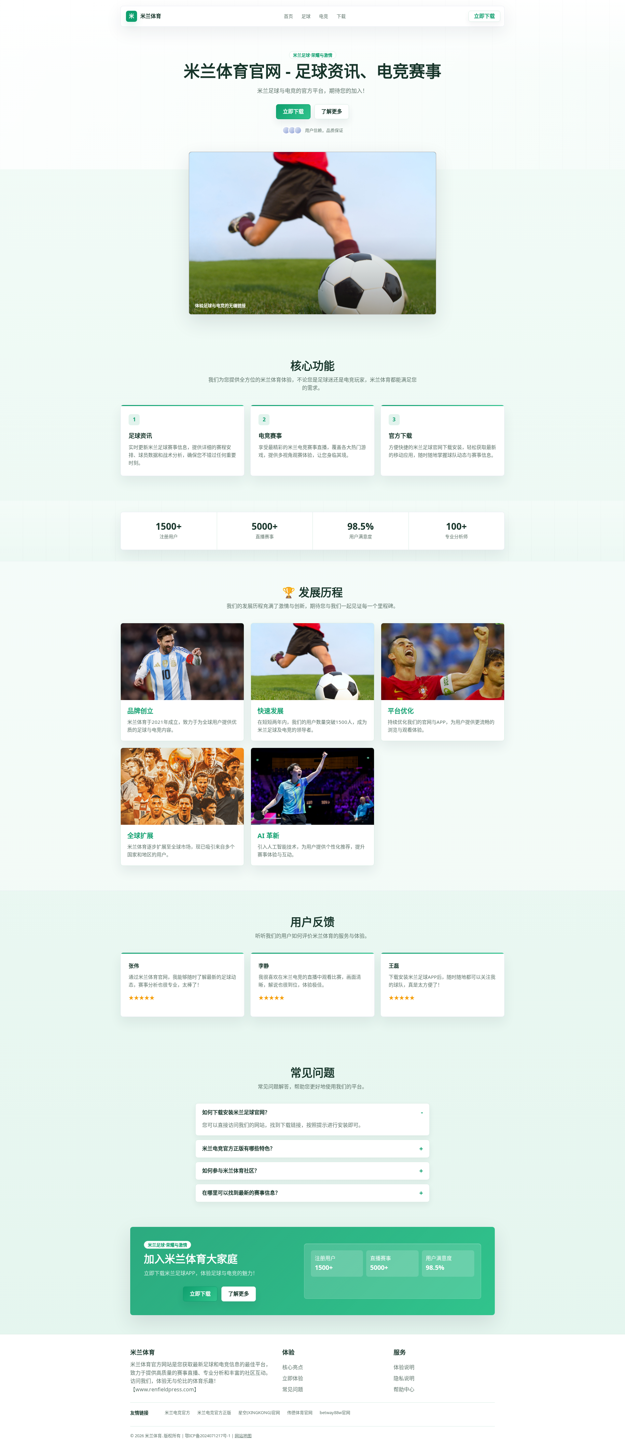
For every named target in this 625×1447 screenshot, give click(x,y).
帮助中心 (404, 1389)
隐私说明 (404, 1378)
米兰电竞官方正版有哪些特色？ (238, 1148)
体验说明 (404, 1367)
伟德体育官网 (299, 1412)
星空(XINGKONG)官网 (259, 1412)
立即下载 (484, 16)
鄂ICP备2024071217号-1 (208, 1436)
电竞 (323, 16)
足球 (306, 16)
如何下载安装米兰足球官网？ (236, 1112)
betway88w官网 (335, 1412)
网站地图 (243, 1436)
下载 (341, 16)
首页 (288, 16)
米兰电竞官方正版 (214, 1412)
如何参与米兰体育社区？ (230, 1170)
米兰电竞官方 (177, 1412)
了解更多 (331, 111)
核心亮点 (292, 1367)
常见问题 (292, 1389)
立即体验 (292, 1378)
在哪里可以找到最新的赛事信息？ (241, 1192)
